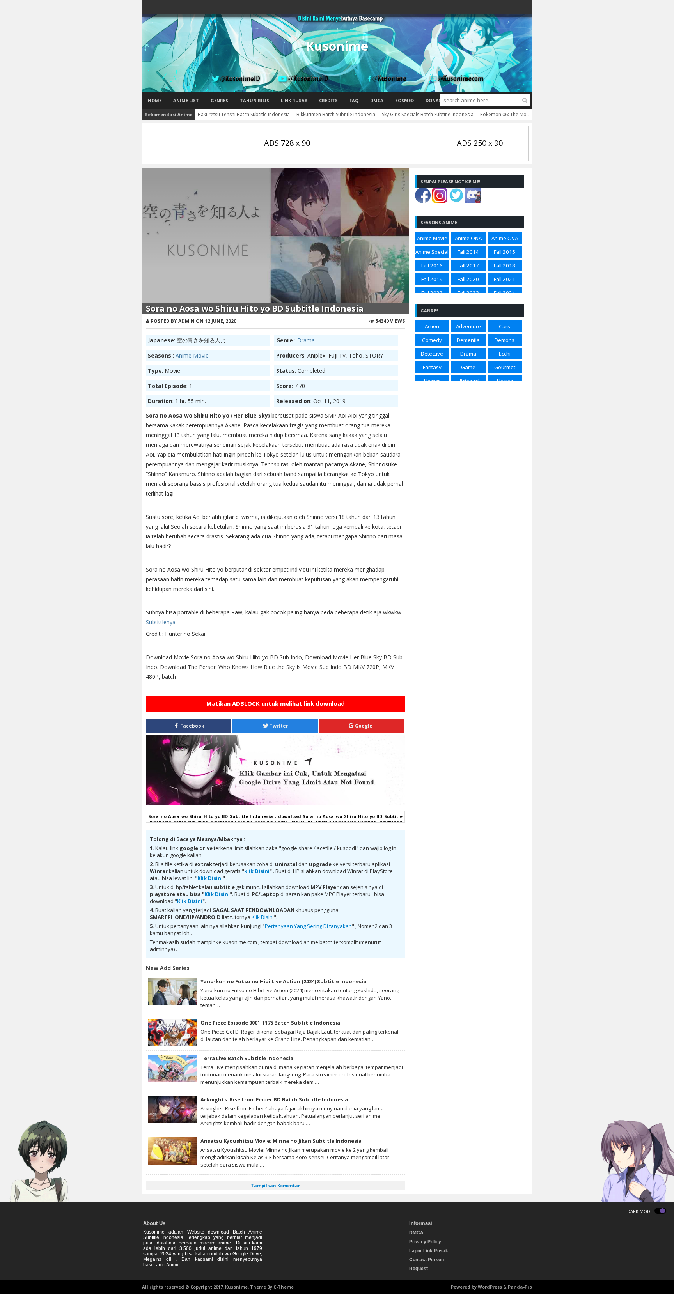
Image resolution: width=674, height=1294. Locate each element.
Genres (219, 100)
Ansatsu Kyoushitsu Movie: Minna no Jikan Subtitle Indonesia (281, 1140)
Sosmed (404, 100)
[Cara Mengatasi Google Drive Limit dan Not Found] (275, 803)
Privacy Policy (425, 1241)
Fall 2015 (504, 251)
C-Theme (283, 1287)
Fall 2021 (504, 279)
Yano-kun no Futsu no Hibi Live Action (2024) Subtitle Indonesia (283, 981)
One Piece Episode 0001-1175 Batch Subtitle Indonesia (270, 1022)
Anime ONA (468, 238)
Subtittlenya (161, 622)
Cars (504, 326)
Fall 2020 (468, 279)
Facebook (191, 725)
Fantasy (432, 367)
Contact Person (426, 1259)
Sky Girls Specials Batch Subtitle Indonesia (428, 114)
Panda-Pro (520, 1287)
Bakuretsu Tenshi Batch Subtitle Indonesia (244, 114)
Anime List (186, 100)
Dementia (468, 339)
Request (418, 1268)
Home (154, 100)
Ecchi (505, 353)
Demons (504, 339)
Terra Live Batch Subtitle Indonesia (246, 1058)
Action (432, 326)
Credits (328, 100)
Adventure (468, 326)
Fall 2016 (432, 265)
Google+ (365, 725)
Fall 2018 (504, 265)
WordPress (490, 1287)
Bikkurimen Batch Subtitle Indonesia (335, 114)
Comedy (432, 339)
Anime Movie (192, 355)
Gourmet (504, 367)
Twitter (278, 725)
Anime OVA (504, 238)
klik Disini (257, 870)
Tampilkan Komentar (275, 1185)
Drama (306, 340)
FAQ (353, 100)
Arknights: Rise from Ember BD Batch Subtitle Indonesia (274, 1099)
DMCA (376, 100)
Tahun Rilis (254, 100)
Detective (432, 353)
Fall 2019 (432, 279)
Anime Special (432, 251)
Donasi (434, 100)
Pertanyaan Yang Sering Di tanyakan (308, 925)
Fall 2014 (468, 251)
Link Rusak (294, 100)
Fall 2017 (468, 265)
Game (468, 367)
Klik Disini (210, 878)
